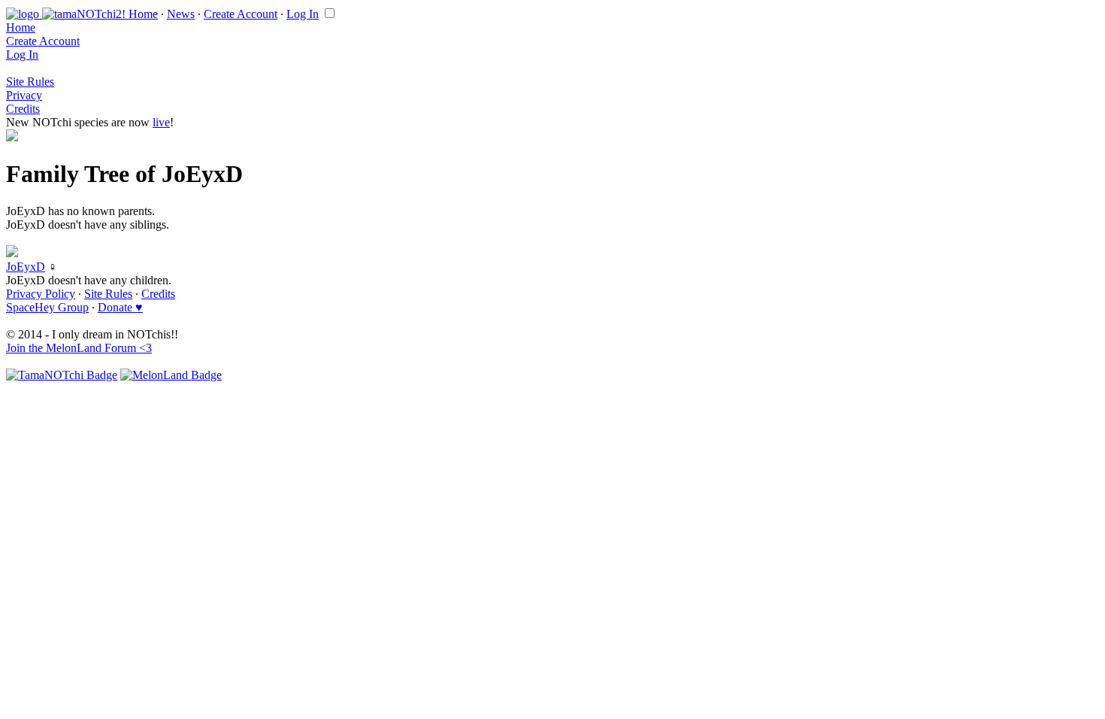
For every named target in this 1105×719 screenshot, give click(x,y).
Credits (23, 108)
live (161, 122)
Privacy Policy (40, 293)
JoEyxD (25, 266)
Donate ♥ (120, 307)
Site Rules (30, 81)
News (181, 14)
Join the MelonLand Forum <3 (79, 347)
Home (143, 14)
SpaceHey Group (47, 307)
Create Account (240, 14)
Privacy (24, 95)
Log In (302, 14)
